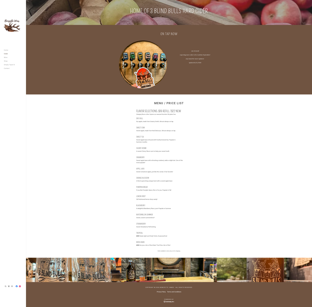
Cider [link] (6, 54)
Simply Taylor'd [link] (9, 65)
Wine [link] (5, 57)
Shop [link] (6, 61)
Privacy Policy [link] (161, 292)
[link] (12, 27)
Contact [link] (7, 68)
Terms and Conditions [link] (174, 292)
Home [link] (6, 50)
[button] (8, 286)
